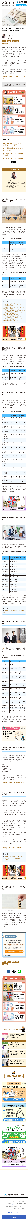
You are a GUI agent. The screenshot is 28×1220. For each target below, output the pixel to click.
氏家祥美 (9, 36)
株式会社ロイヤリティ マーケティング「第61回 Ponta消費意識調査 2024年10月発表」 (14, 858)
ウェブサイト (5, 189)
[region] (14, 1208)
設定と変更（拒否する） (14, 1212)
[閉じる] (26, 1199)
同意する (14, 1217)
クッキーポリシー (12, 1205)
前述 (3, 648)
